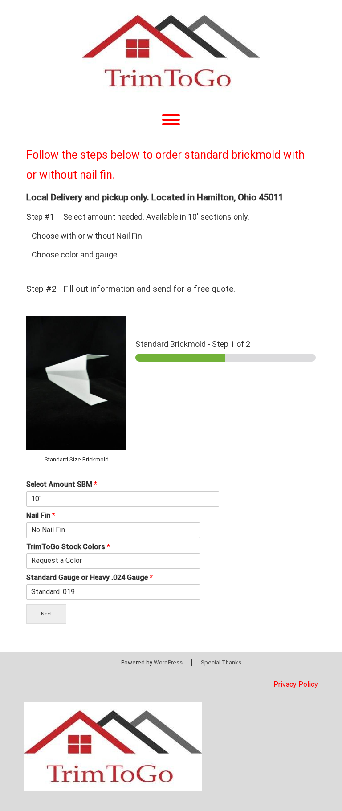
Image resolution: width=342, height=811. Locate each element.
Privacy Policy (295, 684)
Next (46, 614)
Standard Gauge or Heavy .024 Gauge (89, 577)
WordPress (168, 662)
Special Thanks (221, 662)
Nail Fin (40, 515)
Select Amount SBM (61, 484)
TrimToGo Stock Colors (68, 546)
